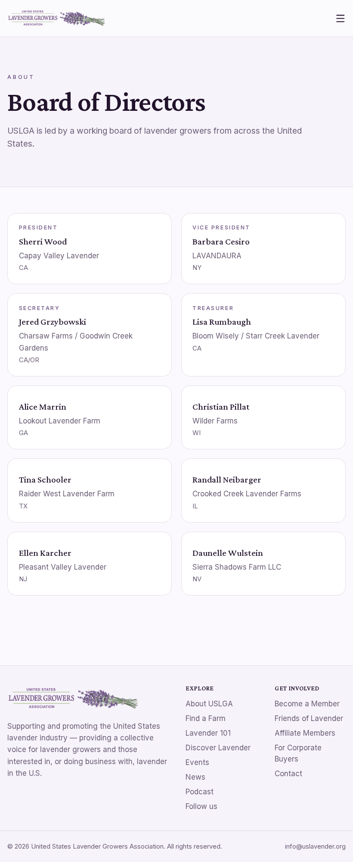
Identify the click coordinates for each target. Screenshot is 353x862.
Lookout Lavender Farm (59, 421)
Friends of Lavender (309, 718)
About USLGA (209, 703)
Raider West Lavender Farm (67, 493)
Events (197, 762)
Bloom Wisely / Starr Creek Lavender (255, 336)
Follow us (201, 806)
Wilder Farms (215, 421)
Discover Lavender (218, 747)
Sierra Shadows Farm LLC (236, 567)
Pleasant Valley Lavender (62, 567)
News (195, 777)
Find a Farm (206, 718)
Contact (288, 773)
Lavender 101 (208, 733)
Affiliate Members (305, 733)
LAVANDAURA (217, 255)
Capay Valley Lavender (59, 255)
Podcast (200, 791)
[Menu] (340, 18)
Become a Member (307, 703)
